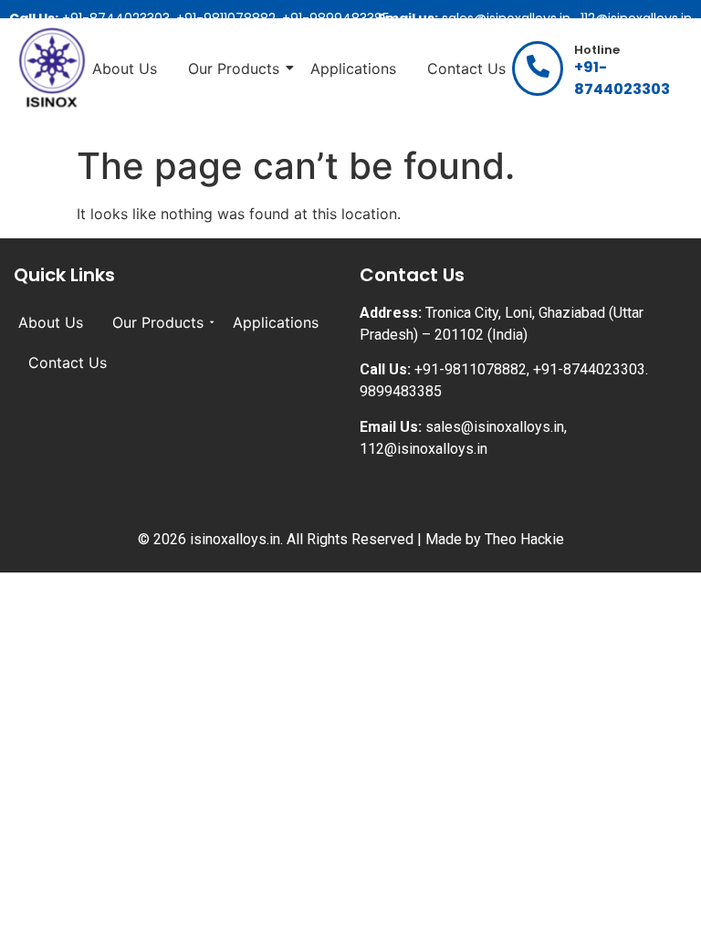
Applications (353, 68)
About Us (124, 68)
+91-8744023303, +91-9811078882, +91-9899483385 (199, 18)
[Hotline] (537, 68)
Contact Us (466, 68)
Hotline (597, 49)
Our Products (233, 68)
